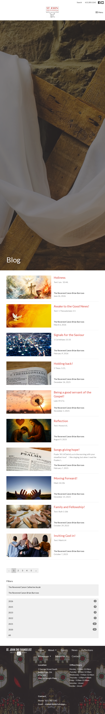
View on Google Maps (47, 678)
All (9, 635)
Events (64, 650)
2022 (52, 618)
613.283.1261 (90, 2)
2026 (52, 601)
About (51, 650)
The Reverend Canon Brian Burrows (23, 593)
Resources (43, 656)
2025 (52, 607)
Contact (76, 656)
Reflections (87, 650)
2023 (52, 612)
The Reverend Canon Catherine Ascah (24, 587)
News (74, 650)
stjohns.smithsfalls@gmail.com (56, 704)
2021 (52, 624)
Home (41, 650)
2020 (52, 629)
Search (79, 2)
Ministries (60, 656)
